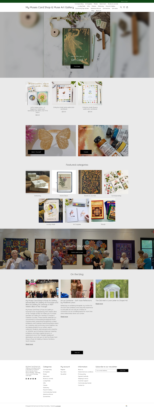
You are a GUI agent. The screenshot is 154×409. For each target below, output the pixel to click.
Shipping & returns (83, 378)
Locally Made (81, 6)
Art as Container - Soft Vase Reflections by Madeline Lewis (76, 301)
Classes (94, 6)
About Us (98, 10)
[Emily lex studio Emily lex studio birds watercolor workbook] (64, 93)
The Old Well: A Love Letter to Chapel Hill (112, 300)
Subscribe (122, 370)
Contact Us (81, 385)
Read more (29, 344)
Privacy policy (82, 374)
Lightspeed (58, 406)
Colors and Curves (77, 252)
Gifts (88, 6)
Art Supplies (88, 4)
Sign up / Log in (124, 1)
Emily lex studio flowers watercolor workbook (90, 108)
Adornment (103, 4)
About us (80, 369)
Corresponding (79, 4)
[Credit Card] (126, 406)
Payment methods (83, 376)
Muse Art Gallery (110, 6)
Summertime (106, 8)
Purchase (77, 66)
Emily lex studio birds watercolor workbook (63, 108)
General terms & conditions (85, 372)
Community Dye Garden (82, 8)
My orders (63, 372)
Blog (93, 10)
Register (63, 369)
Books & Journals (113, 4)
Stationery (101, 6)
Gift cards (115, 8)
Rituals (96, 4)
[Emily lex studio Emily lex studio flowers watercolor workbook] (90, 93)
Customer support (83, 381)
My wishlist (63, 374)
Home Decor (64, 196)
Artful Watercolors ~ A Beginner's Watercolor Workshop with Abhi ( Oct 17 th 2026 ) (38, 109)
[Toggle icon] (121, 7)
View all (77, 352)
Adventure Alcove (96, 8)
